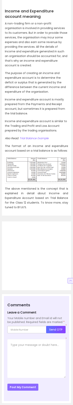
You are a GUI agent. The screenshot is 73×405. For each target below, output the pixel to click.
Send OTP (55, 330)
